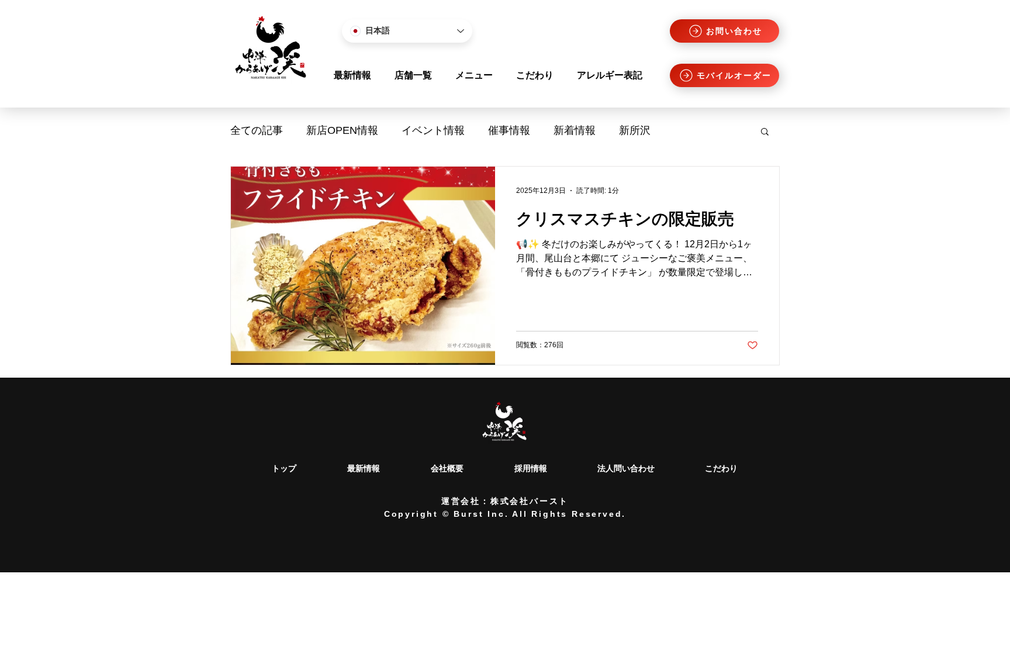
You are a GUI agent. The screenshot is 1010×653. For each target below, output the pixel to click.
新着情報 (575, 130)
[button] (764, 132)
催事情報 (509, 130)
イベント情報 (433, 130)
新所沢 (635, 130)
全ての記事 (256, 130)
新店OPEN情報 (342, 130)
